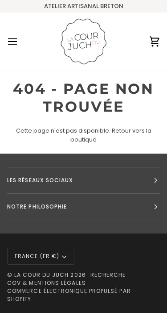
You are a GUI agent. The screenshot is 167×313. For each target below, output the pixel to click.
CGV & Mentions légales (46, 283)
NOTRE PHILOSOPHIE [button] (37, 206)
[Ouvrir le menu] (20, 42)
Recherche (108, 275)
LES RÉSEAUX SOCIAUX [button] (40, 180)
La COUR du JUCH (41, 275)
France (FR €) (37, 256)
